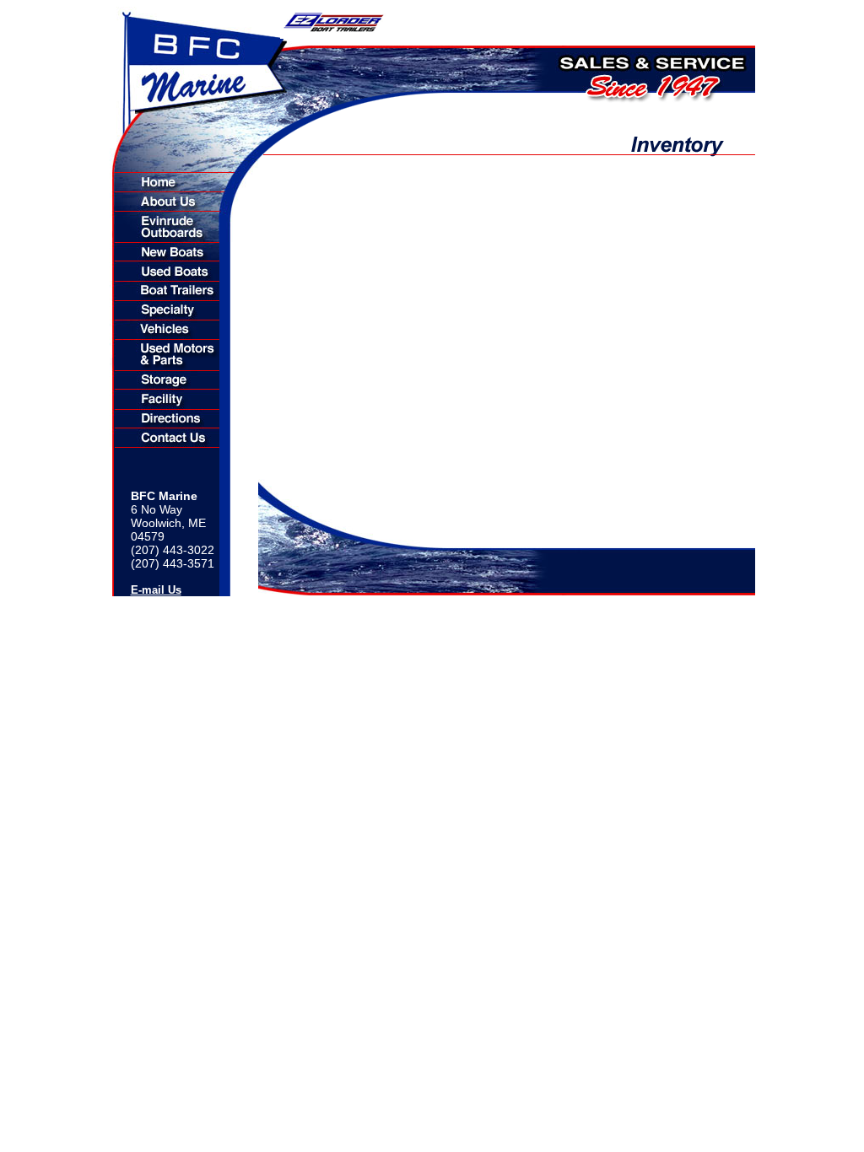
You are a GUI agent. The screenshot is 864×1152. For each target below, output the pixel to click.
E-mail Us (156, 590)
